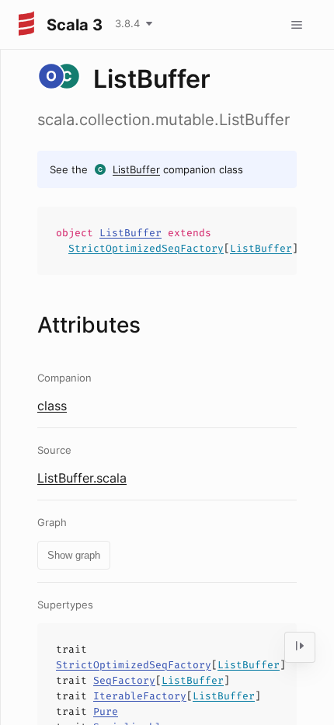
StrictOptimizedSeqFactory (146, 248)
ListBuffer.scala (82, 478)
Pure (105, 711)
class (52, 405)
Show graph (73, 555)
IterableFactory (139, 695)
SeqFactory (124, 680)
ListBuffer (136, 169)
